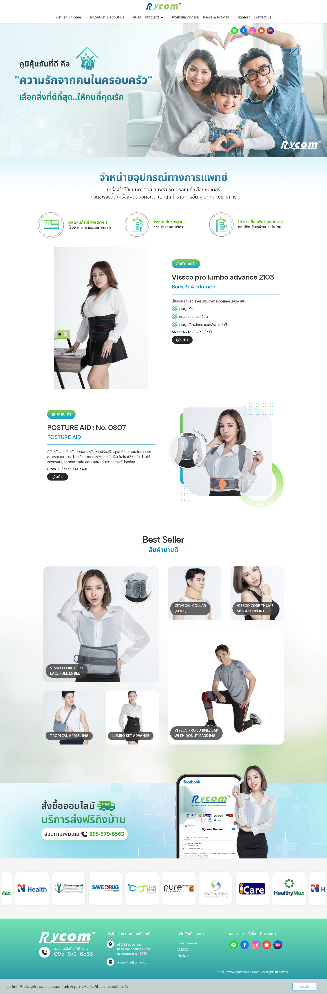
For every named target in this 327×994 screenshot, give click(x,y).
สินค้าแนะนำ (186, 264)
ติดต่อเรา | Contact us (254, 17)
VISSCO (183, 949)
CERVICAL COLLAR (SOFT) (190, 608)
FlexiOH (183, 955)
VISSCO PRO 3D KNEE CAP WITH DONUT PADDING (196, 733)
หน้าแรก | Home (68, 17)
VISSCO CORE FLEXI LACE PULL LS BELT (66, 670)
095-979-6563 (73, 953)
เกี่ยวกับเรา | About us (107, 17)
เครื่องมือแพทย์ (187, 943)
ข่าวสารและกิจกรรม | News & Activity (200, 17)
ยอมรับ (304, 986)
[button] (24, 90)
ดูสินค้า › (182, 340)
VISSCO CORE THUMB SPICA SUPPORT (255, 608)
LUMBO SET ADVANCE (130, 735)
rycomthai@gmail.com (133, 962)
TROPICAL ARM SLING (69, 735)
